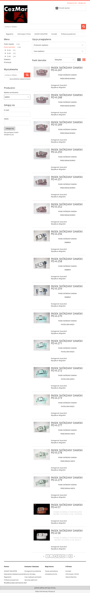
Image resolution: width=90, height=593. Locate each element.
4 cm (9, 50)
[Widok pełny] (83, 59)
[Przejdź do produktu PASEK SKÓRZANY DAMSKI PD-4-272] (42, 372)
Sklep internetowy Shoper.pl (45, 591)
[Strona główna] (15, 14)
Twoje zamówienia (51, 571)
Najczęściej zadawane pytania (14, 574)
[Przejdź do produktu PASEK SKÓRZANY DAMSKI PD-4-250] (42, 154)
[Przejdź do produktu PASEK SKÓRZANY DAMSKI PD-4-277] (42, 427)
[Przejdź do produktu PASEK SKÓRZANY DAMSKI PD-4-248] (42, 99)
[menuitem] (9, 34)
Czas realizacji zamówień (32, 577)
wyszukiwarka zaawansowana (20, 79)
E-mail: (6, 110)
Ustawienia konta (51, 574)
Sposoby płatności (30, 580)
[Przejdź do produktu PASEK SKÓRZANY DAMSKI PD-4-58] (42, 535)
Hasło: (6, 119)
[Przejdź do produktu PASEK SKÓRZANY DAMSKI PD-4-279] (42, 482)
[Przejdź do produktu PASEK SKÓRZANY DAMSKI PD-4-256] (42, 235)
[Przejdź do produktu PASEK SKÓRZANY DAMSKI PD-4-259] (42, 290)
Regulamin (7, 577)
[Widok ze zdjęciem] (79, 59)
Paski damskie (9, 47)
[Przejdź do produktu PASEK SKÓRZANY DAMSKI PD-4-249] (42, 126)
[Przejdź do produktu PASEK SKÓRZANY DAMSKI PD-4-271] (42, 345)
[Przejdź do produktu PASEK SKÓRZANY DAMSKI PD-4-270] (42, 318)
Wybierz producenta (11, 92)
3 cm (9, 53)
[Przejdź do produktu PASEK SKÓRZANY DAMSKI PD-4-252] (42, 208)
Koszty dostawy (30, 574)
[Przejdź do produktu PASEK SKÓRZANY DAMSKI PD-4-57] (42, 509)
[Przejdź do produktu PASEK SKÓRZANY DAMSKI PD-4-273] (42, 399)
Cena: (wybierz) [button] (39, 51)
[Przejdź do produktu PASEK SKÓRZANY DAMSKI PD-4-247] (42, 72)
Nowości (7, 59)
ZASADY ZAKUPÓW (10, 571)
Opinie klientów (71, 577)
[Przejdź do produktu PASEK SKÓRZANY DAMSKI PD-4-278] (42, 454)
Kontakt (68, 571)
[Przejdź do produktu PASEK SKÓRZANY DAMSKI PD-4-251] (42, 181)
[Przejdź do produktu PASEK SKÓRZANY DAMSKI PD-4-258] (42, 263)
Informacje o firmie (72, 574)
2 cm (9, 56)
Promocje (7, 62)
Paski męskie (9, 44)
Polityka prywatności (11, 580)
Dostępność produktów (32, 571)
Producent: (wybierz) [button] (41, 45)
